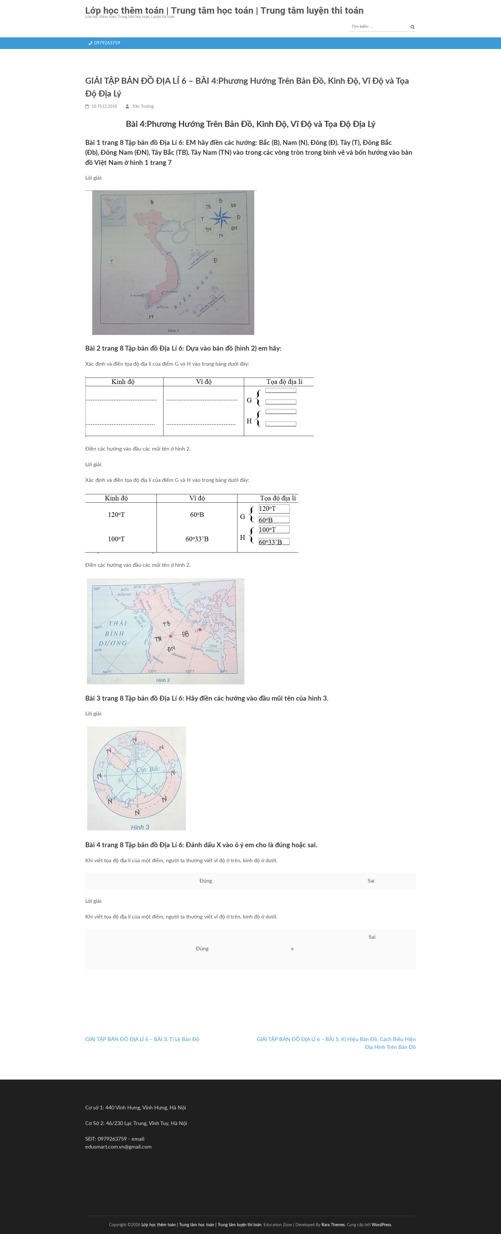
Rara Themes (333, 1225)
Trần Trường (143, 107)
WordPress (381, 1225)
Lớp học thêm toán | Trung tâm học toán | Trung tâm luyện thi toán (224, 10)
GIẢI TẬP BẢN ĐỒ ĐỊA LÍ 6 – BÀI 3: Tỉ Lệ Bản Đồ (142, 1039)
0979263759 (107, 43)
